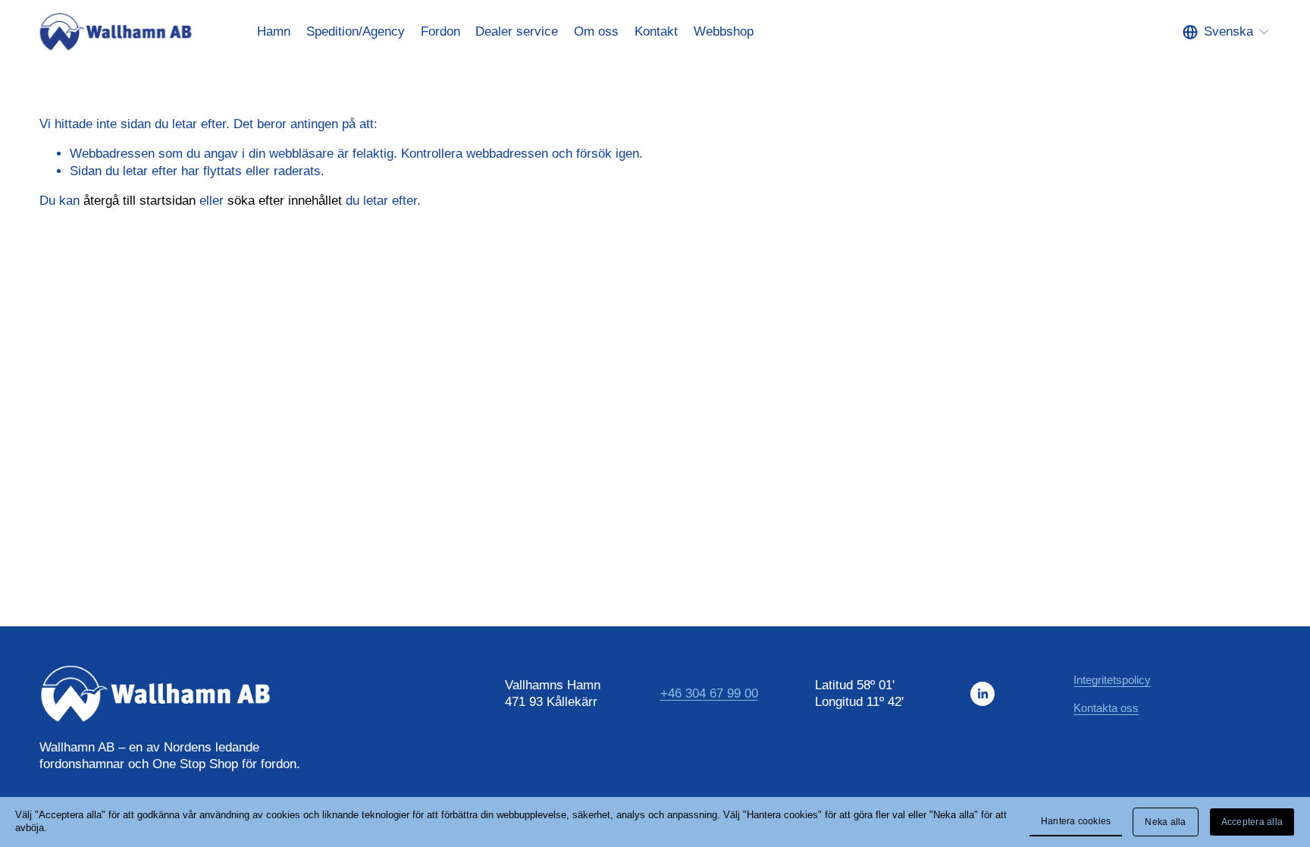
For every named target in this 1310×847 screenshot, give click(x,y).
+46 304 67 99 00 (709, 693)
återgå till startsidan (139, 200)
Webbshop (724, 31)
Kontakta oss (1106, 707)
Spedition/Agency (355, 31)
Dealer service (516, 31)
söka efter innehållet (284, 200)
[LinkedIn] (982, 694)
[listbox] (1227, 32)
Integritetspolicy (1112, 679)
